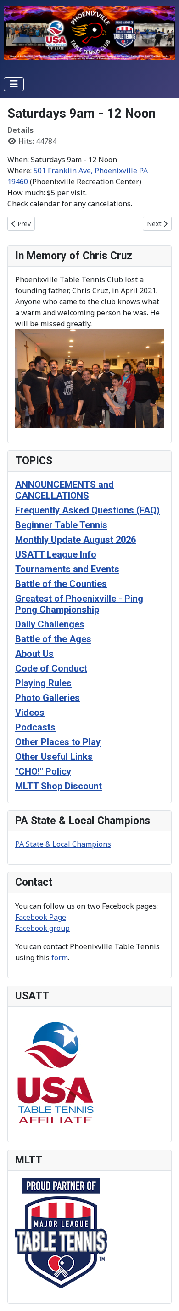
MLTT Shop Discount (58, 786)
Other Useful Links (54, 756)
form (59, 957)
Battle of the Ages (53, 638)
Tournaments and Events (67, 569)
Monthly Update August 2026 (75, 539)
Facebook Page (40, 917)
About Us (34, 653)
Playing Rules (43, 683)
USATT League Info (55, 554)
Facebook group (42, 928)
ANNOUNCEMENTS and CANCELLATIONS (64, 490)
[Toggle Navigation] (14, 84)
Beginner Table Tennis (61, 524)
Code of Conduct (51, 668)
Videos (30, 712)
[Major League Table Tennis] (61, 1232)
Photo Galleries (47, 697)
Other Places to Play (58, 741)
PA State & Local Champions (63, 844)
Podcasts (35, 727)
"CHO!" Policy (43, 771)
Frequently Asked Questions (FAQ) (87, 510)
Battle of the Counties (61, 583)
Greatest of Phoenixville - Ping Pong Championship (79, 604)
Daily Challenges (49, 624)
